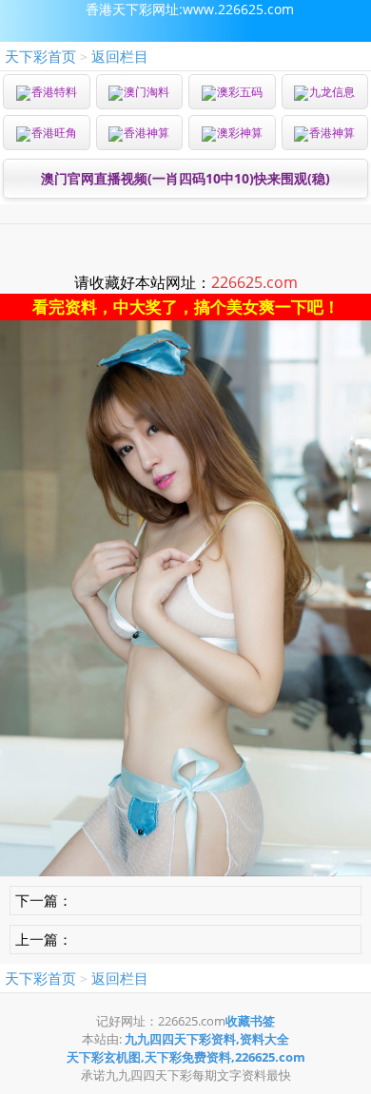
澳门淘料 (146, 92)
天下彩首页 (40, 56)
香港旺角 (54, 133)
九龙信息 (332, 92)
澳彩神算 (240, 133)
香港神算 (146, 133)
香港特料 (54, 92)
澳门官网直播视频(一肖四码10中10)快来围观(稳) (185, 178)
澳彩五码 (240, 92)
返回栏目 (119, 56)
